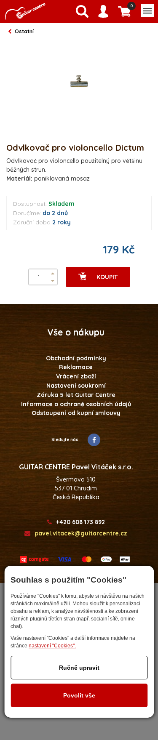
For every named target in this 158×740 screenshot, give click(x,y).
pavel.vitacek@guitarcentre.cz (81, 533)
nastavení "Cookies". (52, 646)
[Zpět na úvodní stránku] (25, 11)
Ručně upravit (79, 667)
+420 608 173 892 (80, 522)
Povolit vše (79, 695)
